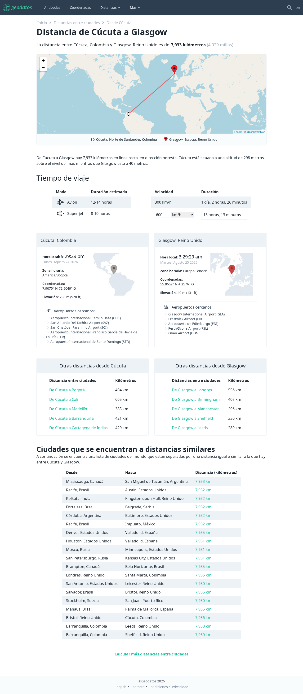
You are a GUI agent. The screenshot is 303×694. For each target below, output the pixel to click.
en (298, 7)
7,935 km (203, 532)
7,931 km (203, 541)
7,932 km (203, 490)
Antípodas (52, 7)
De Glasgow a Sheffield (192, 418)
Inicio (42, 22)
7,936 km (203, 575)
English (120, 687)
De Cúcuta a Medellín (68, 408)
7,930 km (203, 583)
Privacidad (180, 687)
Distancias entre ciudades (77, 22)
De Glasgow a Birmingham (196, 399)
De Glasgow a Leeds (190, 427)
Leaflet (238, 132)
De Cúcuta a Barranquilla (71, 418)
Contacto (137, 687)
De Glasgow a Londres (192, 390)
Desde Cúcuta (119, 22)
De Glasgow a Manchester (195, 408)
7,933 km (203, 481)
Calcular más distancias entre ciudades (151, 654)
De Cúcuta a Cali (63, 399)
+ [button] (43, 61)
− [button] (43, 68)
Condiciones (158, 687)
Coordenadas (80, 7)
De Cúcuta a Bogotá (67, 390)
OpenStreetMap (256, 132)
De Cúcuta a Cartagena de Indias (78, 427)
